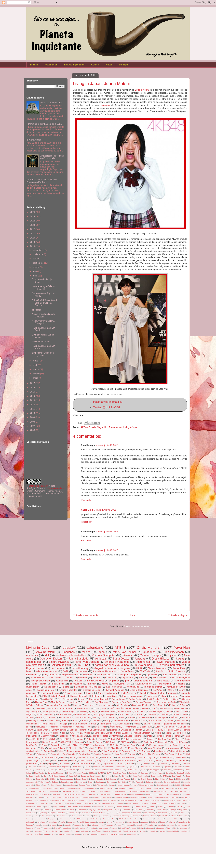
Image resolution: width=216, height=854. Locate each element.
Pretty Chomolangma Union (137, 803)
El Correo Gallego (98, 730)
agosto (36, 267)
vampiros (80, 727)
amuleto (30, 717)
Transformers (47, 816)
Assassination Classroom (150, 767)
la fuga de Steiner (153, 686)
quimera (29, 834)
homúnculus (133, 686)
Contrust (107, 776)
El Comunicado (33, 139)
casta (45, 825)
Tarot (141, 754)
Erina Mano (140, 711)
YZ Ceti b (122, 819)
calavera (172, 822)
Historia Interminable (164, 785)
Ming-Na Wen (117, 748)
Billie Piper (166, 770)
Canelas (79, 742)
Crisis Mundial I (150, 647)
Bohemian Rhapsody (56, 773)
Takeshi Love (74, 813)
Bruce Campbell (49, 742)
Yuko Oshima (164, 683)
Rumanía (170, 807)
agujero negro (32, 760)
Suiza (93, 724)
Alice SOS (64, 739)
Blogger (129, 847)
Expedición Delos (91, 690)
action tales (181, 757)
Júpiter (142, 745)
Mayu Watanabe (161, 797)
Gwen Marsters (166, 661)
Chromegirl (169, 727)
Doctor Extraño (97, 779)
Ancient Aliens (107, 711)
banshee (77, 705)
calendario (94, 647)
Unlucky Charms (149, 816)
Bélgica (89, 693)
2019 (32, 242)
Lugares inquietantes (132, 696)
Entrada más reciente (85, 615)
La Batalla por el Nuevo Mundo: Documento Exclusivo (41, 181)
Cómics (95, 64)
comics (136, 724)
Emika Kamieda (67, 782)
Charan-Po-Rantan (68, 690)
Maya (150, 797)
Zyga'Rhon (114, 680)
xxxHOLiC (34, 739)
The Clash (137, 813)
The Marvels (162, 813)
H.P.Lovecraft (100, 785)
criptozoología (32, 711)
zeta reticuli (100, 727)
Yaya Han (182, 647)
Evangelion (126, 730)
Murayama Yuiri (122, 683)
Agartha (96, 677)
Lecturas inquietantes (171, 665)
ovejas (142, 831)
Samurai (55, 754)
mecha (75, 831)
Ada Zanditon (122, 705)
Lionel (143, 693)
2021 (32, 233)
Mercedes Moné (76, 748)
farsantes (47, 828)
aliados (46, 760)
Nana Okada (121, 658)
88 (44, 739)
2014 (32, 396)
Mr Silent (114, 800)
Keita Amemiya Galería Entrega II (43, 322)
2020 (32, 237)
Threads (184, 813)
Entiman (92, 683)
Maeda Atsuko (123, 733)
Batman (150, 739)
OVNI (65, 671)
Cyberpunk (155, 776)
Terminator (86, 813)
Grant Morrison (56, 785)
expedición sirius (127, 760)
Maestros (86, 797)
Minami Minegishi (142, 733)
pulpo (50, 763)
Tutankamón (77, 816)
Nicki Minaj (157, 800)
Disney (136, 742)
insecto (114, 828)
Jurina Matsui (115, 427)
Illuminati (132, 788)
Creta (116, 776)
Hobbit (177, 785)
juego (134, 828)
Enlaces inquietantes (74, 64)
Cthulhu (125, 776)
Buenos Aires (80, 773)
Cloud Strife (73, 776)
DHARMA (125, 742)
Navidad (73, 702)
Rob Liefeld (124, 714)
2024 (32, 220)
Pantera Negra (45, 803)
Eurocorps (111, 782)
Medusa (175, 797)
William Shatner (122, 724)
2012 (32, 404)
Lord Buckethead (173, 794)
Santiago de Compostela (129, 674)
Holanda (186, 785)
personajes (152, 831)
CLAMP (101, 773)
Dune (135, 779)
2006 (32, 430)
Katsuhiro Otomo (159, 791)
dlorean (69, 677)
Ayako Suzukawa (73, 693)
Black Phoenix (159, 705)
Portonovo (152, 696)
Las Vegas (85, 733)
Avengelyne (50, 770)
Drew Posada (124, 779)
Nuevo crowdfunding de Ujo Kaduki (43, 315)
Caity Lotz (144, 773)
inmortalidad (103, 828)
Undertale (105, 816)
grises (29, 727)
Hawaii (85, 720)
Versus (28, 819)
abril (35, 365)
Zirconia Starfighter (103, 655)
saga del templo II (143, 680)
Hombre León (34, 788)
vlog (90, 727)
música (86, 652)
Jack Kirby (97, 720)
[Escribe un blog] (89, 423)
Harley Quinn (173, 730)
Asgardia (103, 739)
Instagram (97, 696)
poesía (162, 831)
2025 (32, 216)
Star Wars (151, 714)
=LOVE (52, 739)
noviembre (38, 254)
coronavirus (51, 717)
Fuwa (44, 745)
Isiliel (55, 733)
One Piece (182, 720)
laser (169, 828)
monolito (172, 693)
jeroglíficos (124, 828)
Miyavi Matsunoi (135, 748)
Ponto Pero (181, 733)
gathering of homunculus (175, 724)
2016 (32, 387)
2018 (32, 246)
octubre (37, 258)
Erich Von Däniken (87, 661)
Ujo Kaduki (152, 674)
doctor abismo (86, 760)
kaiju (141, 828)
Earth (171, 779)
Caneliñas (170, 773)
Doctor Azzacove (66, 779)
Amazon (42, 767)
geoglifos (92, 828)
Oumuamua (31, 724)
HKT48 (160, 730)
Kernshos (183, 791)
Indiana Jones (99, 745)
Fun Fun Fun (32, 745)
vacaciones (103, 834)
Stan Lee (138, 810)
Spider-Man (127, 810)
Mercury (184, 797)
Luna (28, 671)
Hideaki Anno (41, 702)
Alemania (186, 764)
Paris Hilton (58, 803)
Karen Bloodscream (107, 693)
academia (32, 655)
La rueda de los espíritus (74, 794)
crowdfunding (80, 668)
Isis (63, 733)
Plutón (120, 803)
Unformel (164, 714)
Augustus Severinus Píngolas (112, 668)
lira (175, 828)
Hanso (111, 785)
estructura (170, 825)
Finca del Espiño (179, 742)
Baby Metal (70, 770)
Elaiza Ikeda (57, 683)
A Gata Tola (48, 699)
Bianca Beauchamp (157, 668)
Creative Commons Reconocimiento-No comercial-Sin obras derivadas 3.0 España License (44, 493)
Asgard (87, 767)
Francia (138, 730)
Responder (86, 500)
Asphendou (133, 767)
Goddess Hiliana (170, 699)
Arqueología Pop (45, 690)
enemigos (140, 825)
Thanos (112, 813)
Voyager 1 (52, 819)
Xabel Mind (87, 510)
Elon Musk (44, 782)
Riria (136, 751)
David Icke (40, 779)
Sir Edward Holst (95, 680)
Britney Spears (124, 711)
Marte (171, 690)
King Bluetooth (32, 794)
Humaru (102, 788)
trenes (85, 834)
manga (186, 696)
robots (121, 717)
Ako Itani (143, 677)
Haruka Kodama (123, 785)
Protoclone (156, 803)
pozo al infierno (108, 717)
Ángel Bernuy (116, 727)
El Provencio (76, 683)
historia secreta (106, 705)
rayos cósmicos (63, 763)
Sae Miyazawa (101, 702)
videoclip (114, 834)
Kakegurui (133, 791)
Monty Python (94, 800)
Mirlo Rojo (71, 800)
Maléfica (96, 797)
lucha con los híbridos (134, 736)
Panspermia (30, 803)
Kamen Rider (178, 668)
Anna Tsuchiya (160, 677)
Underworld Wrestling (121, 816)
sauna (46, 834)
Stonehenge (31, 736)
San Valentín (69, 754)
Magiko (29, 714)
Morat (105, 800)
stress (69, 834)
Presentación (51, 64)
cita (60, 825)
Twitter (87, 816)
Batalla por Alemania (133, 739)
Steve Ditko (161, 810)
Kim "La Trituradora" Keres (61, 708)
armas (101, 822)
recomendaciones (82, 763)
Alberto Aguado (58, 696)
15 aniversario (144, 717)
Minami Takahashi (45, 714)
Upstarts (140, 658)
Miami (91, 748)
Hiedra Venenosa (146, 785)
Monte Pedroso (64, 714)
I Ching (111, 788)
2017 (32, 383)
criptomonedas (97, 825)
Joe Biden (42, 791)
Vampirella (183, 816)
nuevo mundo (143, 665)
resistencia (67, 727)
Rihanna (97, 807)
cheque (53, 825)
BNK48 (60, 770)
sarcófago (34, 699)
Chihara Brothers (58, 776)
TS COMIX (145, 671)
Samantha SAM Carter (122, 702)
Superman (183, 810)
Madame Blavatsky (72, 797)
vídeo (29, 690)
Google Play (56, 745)
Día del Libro (160, 779)
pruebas (184, 831)
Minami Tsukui (157, 693)
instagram (106, 105)
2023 (32, 225)
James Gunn (182, 788)
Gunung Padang (85, 785)
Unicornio (136, 816)
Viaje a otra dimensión (51, 102)
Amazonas (78, 739)
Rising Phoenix (38, 683)
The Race (36, 310)
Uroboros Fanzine (49, 757)
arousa (109, 822)
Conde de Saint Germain (91, 776)
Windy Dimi (166, 708)
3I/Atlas (179, 658)
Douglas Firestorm (78, 730)
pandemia (169, 760)
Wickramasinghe (66, 819)
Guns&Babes (70, 785)
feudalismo (67, 828)
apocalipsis (53, 822)
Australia (39, 770)
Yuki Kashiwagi (170, 674)
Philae (60, 751)
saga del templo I (68, 711)
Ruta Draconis (161, 751)
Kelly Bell (173, 791)
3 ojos (94, 711)
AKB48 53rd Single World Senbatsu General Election (44, 303)
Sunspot (131, 754)
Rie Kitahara (86, 807)
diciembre (38, 250)
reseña (38, 834)
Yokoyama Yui (165, 757)
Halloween (41, 708)
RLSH (47, 807)
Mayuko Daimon (58, 702)
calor (55, 760)
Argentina (66, 767)
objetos (158, 736)
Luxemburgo (56, 797)
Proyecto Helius (170, 803)
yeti (121, 834)
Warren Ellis (108, 757)
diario (73, 760)
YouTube (82, 665)
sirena (131, 717)
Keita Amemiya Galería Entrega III (43, 287)
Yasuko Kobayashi (146, 757)
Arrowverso (77, 767)
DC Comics (111, 742)
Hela (134, 785)
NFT (96, 708)
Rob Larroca (55, 677)
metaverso (40, 727)
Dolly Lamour (111, 779)
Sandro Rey (84, 754)
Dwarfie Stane (146, 779)
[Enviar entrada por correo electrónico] (79, 423)
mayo (36, 360)
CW (108, 773)
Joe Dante (54, 791)
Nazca (168, 733)
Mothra (158, 733)
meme (158, 760)
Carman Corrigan (150, 655)
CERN (157, 727)
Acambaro (163, 764)
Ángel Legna (131, 834)
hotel (94, 717)
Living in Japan (130, 427)
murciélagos (96, 831)
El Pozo (183, 705)
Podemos (93, 751)
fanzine (147, 724)
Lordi (40, 797)
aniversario (30, 822)
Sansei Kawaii (60, 810)
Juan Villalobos (105, 791)
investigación (32, 686)
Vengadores (62, 736)
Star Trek (119, 754)
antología (41, 822)
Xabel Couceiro (179, 714)
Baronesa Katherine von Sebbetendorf (109, 770)
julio (35, 271)
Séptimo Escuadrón (57, 813)
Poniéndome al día (41, 341)
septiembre (38, 263)
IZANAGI (157, 690)
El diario (34, 64)
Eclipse (172, 705)
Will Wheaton (81, 819)
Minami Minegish (57, 800)
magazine (183, 828)
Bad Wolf (115, 739)
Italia (156, 788)
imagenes (69, 652)
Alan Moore (174, 764)
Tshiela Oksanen (62, 816)
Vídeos (108, 64)
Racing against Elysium (105, 714)
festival (57, 828)
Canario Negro (157, 773)
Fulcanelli (139, 782)
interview (116, 736)
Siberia (144, 708)
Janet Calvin (112, 696)
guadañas (149, 652)
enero (36, 378)
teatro (120, 763)
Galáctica (149, 782)
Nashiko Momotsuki (128, 800)
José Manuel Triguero (69, 791)
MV (42, 748)
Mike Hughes (31, 800)
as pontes (94, 736)
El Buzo (65, 720)
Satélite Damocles (102, 754)
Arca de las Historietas (104, 671)
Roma (152, 807)
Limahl (148, 794)
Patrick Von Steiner (124, 652)
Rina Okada (108, 807)
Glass (38, 785)
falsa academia (82, 717)
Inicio (133, 615)
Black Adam (178, 770)
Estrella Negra (142, 90)
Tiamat (28, 816)
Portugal (78, 680)
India (149, 788)
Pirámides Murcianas (106, 803)
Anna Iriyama (54, 767)
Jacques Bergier (167, 788)
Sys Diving (43, 813)
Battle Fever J (133, 770)
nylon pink (117, 831)
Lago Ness (92, 794)
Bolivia (69, 773)
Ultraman (174, 696)
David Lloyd (52, 779)
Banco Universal (84, 770)
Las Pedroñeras (114, 686)
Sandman (47, 810)
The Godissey (149, 813)
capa (38, 825)
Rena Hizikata (72, 807)
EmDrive (55, 782)
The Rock (174, 813)
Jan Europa (30, 791)
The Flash (169, 754)
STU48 (29, 754)
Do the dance (51, 686)
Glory (45, 785)
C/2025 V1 (66, 742)
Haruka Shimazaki (79, 696)
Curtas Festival (136, 699)
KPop (107, 720)
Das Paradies (177, 776)
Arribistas (100, 658)
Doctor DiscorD (82, 779)
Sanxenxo (138, 714)
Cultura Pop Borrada (139, 776)
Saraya (72, 810)
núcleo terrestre (130, 831)
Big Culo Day (164, 739)
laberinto (149, 828)
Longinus (158, 794)
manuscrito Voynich (53, 831)
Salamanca (42, 754)
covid (87, 825)
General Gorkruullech (172, 782)
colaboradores (80, 671)
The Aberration (124, 813)
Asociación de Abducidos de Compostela (109, 767)
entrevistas (90, 705)
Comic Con (110, 677)
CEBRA (92, 773)
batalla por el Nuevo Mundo (112, 665)
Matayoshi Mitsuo (121, 797)
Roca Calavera (140, 807)
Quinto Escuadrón (109, 751)
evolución (111, 760)
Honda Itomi (47, 788)
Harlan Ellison (72, 745)
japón (101, 652)
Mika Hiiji (102, 748)
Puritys (182, 803)
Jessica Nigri (62, 680)
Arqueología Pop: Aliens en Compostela (52, 157)
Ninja (103, 708)
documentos (143, 661)
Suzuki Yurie (31, 813)
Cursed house (118, 699)
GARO (29, 708)
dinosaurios (65, 717)
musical (107, 831)
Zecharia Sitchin (172, 819)
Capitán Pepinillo (183, 773)
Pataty (69, 803)
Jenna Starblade (79, 658)
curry (120, 825)
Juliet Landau (120, 791)
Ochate (170, 720)
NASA (139, 668)
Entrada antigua (177, 615)
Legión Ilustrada (70, 674)
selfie (54, 834)
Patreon (78, 803)
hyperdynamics (50, 711)
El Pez (75, 720)
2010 (32, 413)
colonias (68, 825)
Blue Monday (39, 773)
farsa (38, 828)
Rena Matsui (163, 680)
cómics (186, 674)
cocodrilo (180, 683)
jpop (127, 680)
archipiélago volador (88, 822)
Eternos (113, 730)
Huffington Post (90, 788)
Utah (63, 757)
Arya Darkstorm (46, 652)
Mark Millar (107, 797)
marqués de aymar (176, 686)
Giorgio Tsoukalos (139, 690)
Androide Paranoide (117, 661)
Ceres (46, 776)
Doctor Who (149, 742)
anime (184, 819)
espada (161, 825)
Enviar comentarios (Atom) (137, 626)
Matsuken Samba (138, 797)
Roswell (160, 807)
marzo (36, 369)
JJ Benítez (114, 745)
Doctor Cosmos (59, 730)
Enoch (90, 782)
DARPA (166, 776)
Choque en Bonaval (98, 699)
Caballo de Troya (119, 773)
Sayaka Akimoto (143, 683)
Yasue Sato (134, 819)
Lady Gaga (173, 745)
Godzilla (149, 730)
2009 (32, 417)
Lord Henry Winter (103, 733)
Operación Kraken (51, 658)
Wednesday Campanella (58, 705)
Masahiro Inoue (156, 720)
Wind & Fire (94, 819)
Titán (37, 816)
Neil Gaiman (144, 800)
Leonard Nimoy (120, 794)
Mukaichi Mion (83, 708)
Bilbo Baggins (153, 770)
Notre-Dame (168, 800)
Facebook (162, 742)
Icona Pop (121, 788)
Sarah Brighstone (79, 724)
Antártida (91, 739)
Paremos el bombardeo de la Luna (45, 124)
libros (149, 760)
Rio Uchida (86, 702)
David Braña (52, 720)
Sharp (163, 696)
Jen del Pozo (129, 745)
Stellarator (149, 810)
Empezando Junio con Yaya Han (43, 354)
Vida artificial (40, 819)
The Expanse (154, 754)
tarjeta (77, 834)
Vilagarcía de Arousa (88, 757)
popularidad (173, 831)
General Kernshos (115, 690)
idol (105, 427)
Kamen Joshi (145, 791)
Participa (123, 64)
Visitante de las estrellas (71, 655)
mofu (149, 736)
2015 (32, 391)
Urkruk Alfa (163, 816)
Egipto (66, 686)
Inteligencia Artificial (40, 680)
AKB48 (84, 427)
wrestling (84, 711)
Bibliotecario (32, 674)
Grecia (169, 711)
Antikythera (131, 727)
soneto (61, 834)
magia (28, 831)
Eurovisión (122, 782)
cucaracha (110, 825)
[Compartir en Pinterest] (98, 423)
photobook (31, 763)
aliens (182, 690)
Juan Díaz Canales (88, 791)
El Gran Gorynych (181, 677)
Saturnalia (82, 810)
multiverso (85, 831)
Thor (180, 754)
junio (35, 275)
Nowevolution (182, 800)
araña (63, 822)
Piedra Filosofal (48, 724)
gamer (157, 724)
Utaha (173, 816)
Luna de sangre (121, 720)
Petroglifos (49, 751)
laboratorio (160, 828)
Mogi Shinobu (154, 748)
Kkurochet (46, 794)
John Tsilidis (181, 711)
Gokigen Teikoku (61, 665)
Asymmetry (167, 767)
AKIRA (153, 764)
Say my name (94, 810)
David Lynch (42, 730)
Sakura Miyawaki (59, 661)
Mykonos (87, 674)
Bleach (178, 739)
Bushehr (186, 717)
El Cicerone (180, 779)
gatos (105, 736)
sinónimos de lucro (50, 693)
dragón (100, 760)
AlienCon (32, 767)
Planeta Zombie (82, 714)
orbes (168, 736)
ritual (96, 763)
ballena (154, 822)
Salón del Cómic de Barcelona (124, 708)
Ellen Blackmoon (173, 652)
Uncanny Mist (47, 736)
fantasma (29, 828)
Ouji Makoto (127, 677)
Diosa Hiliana (160, 658)
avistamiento (181, 708)
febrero (36, 373)
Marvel (105, 683)
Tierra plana (105, 724)
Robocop (146, 751)
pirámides (31, 693)
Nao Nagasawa (172, 748)
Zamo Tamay (148, 819)
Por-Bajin (63, 724)
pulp (42, 763)
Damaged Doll (36, 720)
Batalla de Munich (140, 705)
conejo (64, 760)
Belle (143, 770)
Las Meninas (105, 794)
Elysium (172, 655)
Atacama (178, 767)
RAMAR (39, 807)
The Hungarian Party (166, 702)
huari (141, 760)
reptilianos (53, 727)
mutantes (82, 677)
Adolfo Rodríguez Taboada (40, 487)
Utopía (155, 708)
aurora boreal (132, 822)
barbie (162, 822)
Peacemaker (89, 803)
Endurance (80, 782)
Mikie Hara (44, 800)
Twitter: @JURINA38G (106, 407)
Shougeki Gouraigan (111, 810)
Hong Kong (59, 788)
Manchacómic (138, 720)
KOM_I (73, 733)
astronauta (120, 822)
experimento (182, 825)
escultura (151, 825)
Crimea (99, 742)
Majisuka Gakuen (57, 748)
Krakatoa (56, 794)
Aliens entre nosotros (46, 671)
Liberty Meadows (136, 794)
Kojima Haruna (35, 668)
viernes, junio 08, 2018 (107, 445)
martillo (66, 831)
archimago (72, 822)
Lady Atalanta (50, 674)
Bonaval (81, 699)
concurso (78, 825)
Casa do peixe (34, 776)
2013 (32, 400)
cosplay (69, 647)
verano (186, 736)
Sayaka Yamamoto (144, 702)
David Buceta (152, 699)
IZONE (86, 745)
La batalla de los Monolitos (87, 686)
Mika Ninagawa (104, 674)
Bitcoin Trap (145, 727)
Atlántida (174, 717)
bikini (39, 717)
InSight (141, 788)
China (89, 742)
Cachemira (133, 773)
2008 (32, 422)
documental (129, 825)
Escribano (100, 782)
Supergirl (172, 810)
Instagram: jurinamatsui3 (108, 401)
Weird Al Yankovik (125, 757)
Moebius (82, 800)
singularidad (108, 763)
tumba (93, 834)
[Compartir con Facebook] (95, 423)
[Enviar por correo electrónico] (86, 423)
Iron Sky (45, 733)
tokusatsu (127, 655)
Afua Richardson (66, 699)
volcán (130, 763)
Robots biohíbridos (124, 807)
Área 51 (160, 671)
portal (177, 736)
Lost (46, 797)
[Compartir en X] (92, 423)
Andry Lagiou (160, 717)
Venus (72, 757)
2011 (32, 409)
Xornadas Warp (109, 819)
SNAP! (179, 807)
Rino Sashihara (182, 680)
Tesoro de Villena (99, 813)
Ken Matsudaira (156, 745)
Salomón (37, 810)
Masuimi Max (34, 661)
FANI (131, 782)
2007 (32, 426)
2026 (32, 212)
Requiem (126, 751)
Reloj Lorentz (58, 807)
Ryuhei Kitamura (179, 751)
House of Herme (74, 788)
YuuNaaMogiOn (79, 736)
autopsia (144, 822)
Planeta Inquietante (76, 751)
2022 (32, 229)
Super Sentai (127, 671)
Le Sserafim (58, 668)
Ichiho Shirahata (177, 671)
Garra (158, 782)
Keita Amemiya (128, 693)
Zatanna (159, 819)
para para (182, 760)
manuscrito (38, 831)
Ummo (95, 816)
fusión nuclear (79, 828)
